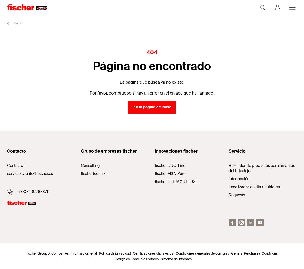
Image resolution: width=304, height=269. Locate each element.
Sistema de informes (176, 259)
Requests (237, 194)
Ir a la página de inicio (152, 107)
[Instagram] (241, 222)
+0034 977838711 (34, 191)
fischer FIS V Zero (170, 173)
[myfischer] (278, 7)
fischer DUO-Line (170, 165)
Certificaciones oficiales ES (153, 253)
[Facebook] (232, 222)
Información (239, 178)
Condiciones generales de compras (202, 253)
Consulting (90, 165)
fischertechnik (93, 173)
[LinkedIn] (250, 222)
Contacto (15, 165)
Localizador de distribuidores (254, 186)
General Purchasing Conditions (254, 253)
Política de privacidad (115, 253)
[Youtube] (260, 222)
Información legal (84, 253)
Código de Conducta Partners (137, 259)
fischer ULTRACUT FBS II (176, 181)
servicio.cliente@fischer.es (30, 173)
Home (17, 23)
